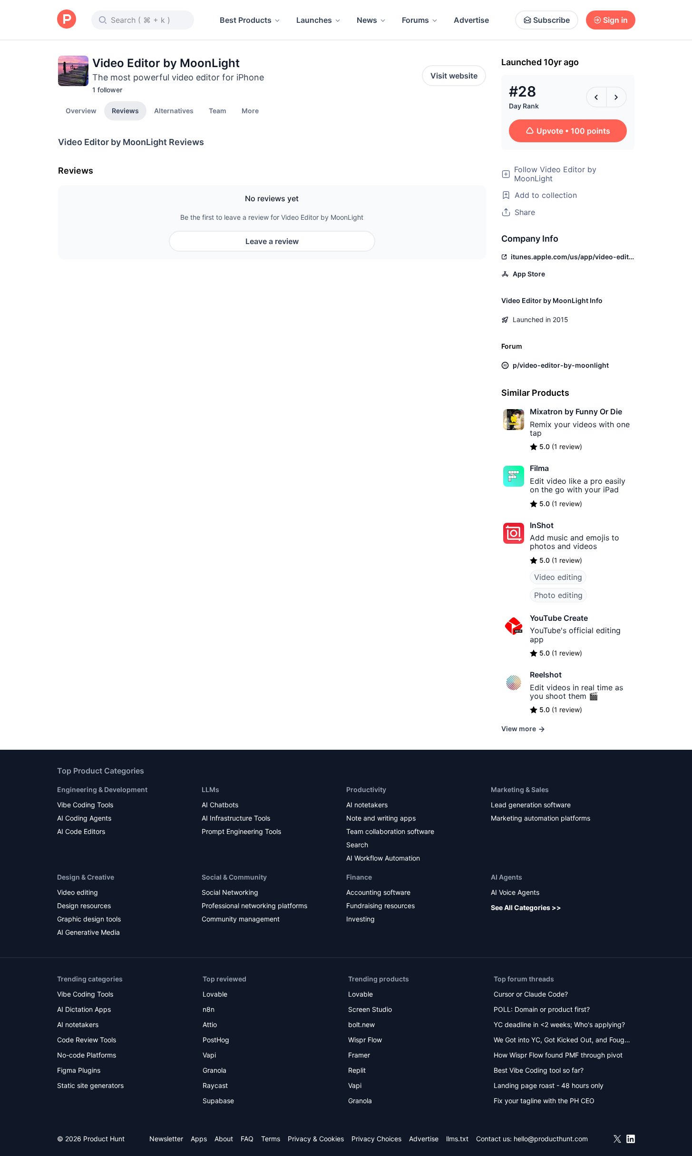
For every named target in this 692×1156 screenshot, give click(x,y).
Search (357, 845)
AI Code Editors (81, 831)
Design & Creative (85, 877)
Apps (199, 1139)
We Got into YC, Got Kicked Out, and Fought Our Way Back (562, 1041)
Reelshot (546, 674)
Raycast (215, 1085)
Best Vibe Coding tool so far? (539, 1070)
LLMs (210, 789)
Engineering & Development (102, 789)
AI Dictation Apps (84, 1009)
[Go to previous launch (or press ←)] (596, 97)
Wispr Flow (365, 1040)
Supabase (218, 1101)
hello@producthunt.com (551, 1139)
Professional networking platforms (254, 905)
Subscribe (551, 20)
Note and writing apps (381, 818)
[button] (250, 110)
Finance (359, 877)
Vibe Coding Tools (85, 805)
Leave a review (272, 241)
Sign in (615, 20)
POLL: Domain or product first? (542, 1009)
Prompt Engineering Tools (241, 831)
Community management (241, 919)
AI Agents (506, 877)
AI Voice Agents (515, 892)
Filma (539, 468)
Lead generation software (531, 805)
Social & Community (234, 877)
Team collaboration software (390, 831)
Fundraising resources (380, 905)
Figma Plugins (78, 1070)
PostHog (216, 1040)
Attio (210, 1024)
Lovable (215, 994)
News (367, 20)
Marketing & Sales (520, 789)
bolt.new (361, 1024)
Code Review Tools (86, 1040)
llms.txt (457, 1139)
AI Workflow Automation (383, 858)
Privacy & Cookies (316, 1139)
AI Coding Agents (84, 818)
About (223, 1139)
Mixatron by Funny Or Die (576, 411)
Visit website (454, 75)
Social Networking (230, 892)
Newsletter (166, 1139)
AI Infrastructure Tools (236, 818)
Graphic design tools (89, 919)
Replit (357, 1070)
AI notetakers (367, 805)
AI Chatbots (220, 805)
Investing (360, 919)
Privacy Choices (376, 1139)
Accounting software (378, 892)
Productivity (366, 789)
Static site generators (90, 1085)
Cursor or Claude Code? (531, 994)
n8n (208, 1009)
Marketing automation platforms (540, 818)
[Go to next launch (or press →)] (616, 97)
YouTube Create (559, 618)
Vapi (209, 1055)
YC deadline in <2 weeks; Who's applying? (559, 1024)
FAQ (247, 1139)
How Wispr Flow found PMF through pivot (558, 1055)
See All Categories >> (526, 907)
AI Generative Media (88, 932)
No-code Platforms (86, 1055)
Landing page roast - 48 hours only (549, 1085)
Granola (214, 1070)
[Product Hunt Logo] (66, 20)
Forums (415, 20)
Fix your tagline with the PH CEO (544, 1101)
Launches (314, 20)
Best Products (246, 20)
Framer (359, 1055)
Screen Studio (370, 1009)
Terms (270, 1139)
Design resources (84, 905)
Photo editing (558, 595)
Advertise (471, 20)
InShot (542, 525)
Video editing (558, 577)
